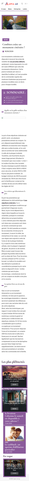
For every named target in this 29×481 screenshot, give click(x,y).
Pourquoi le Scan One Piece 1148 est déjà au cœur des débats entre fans (14, 467)
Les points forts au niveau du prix (13, 102)
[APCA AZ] (11, 3)
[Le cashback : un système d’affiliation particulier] (14, 433)
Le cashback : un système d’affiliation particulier (14, 447)
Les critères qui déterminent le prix (14, 100)
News (6, 39)
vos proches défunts (17, 62)
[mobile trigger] (3, 3)
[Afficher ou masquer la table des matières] (25, 93)
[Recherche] (22, 3)
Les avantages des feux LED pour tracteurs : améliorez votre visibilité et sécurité (14, 378)
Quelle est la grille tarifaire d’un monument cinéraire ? (13, 97)
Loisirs (14, 473)
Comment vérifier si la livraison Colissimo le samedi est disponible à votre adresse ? (14, 416)
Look (7, 442)
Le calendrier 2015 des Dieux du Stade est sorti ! (14, 403)
